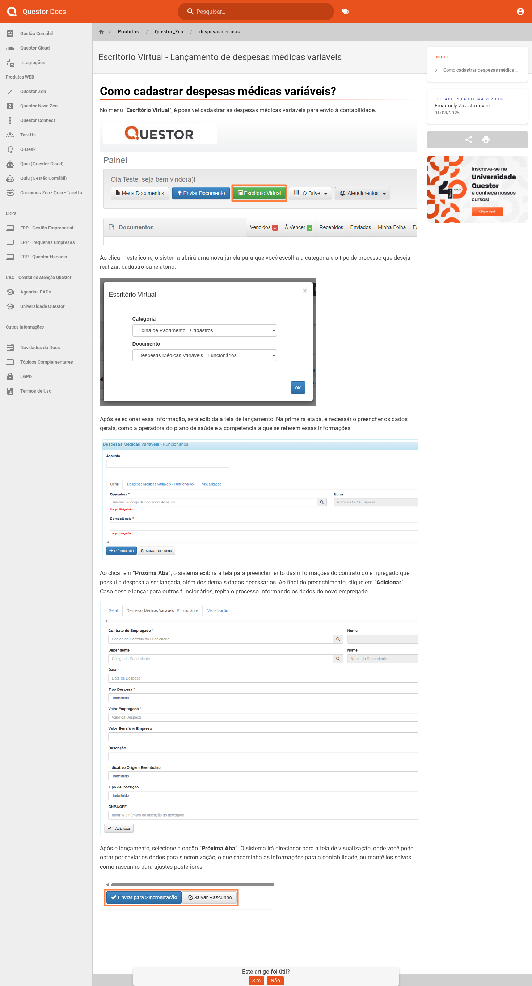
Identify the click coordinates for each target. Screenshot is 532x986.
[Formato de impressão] (486, 139)
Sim (256, 980)
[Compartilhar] (468, 139)
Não (275, 980)
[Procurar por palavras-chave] (345, 11)
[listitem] (477, 70)
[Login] (520, 11)
